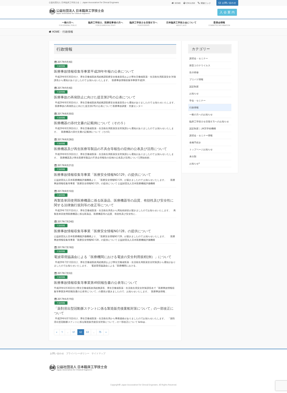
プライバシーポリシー (77, 353)
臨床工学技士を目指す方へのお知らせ (209, 121)
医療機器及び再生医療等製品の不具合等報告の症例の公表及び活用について (110, 149)
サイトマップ (98, 353)
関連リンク (206, 3)
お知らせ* (194, 163)
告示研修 (194, 72)
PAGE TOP (278, 378)
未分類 (192, 156)
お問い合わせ (229, 2)
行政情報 (61, 66)
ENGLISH (190, 3)
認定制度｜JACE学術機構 (202, 128)
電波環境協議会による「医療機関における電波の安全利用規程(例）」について (112, 257)
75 (100, 332)
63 (87, 332)
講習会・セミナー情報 (201, 135)
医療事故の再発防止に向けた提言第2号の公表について (95, 97)
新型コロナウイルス (199, 65)
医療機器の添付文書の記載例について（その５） (90, 123)
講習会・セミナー (198, 58)
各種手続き (195, 142)
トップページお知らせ (201, 149)
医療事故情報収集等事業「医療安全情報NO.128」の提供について (102, 231)
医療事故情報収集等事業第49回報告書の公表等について (95, 283)
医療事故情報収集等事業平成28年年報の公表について (94, 71)
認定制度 (194, 86)
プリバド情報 (196, 79)
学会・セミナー (197, 100)
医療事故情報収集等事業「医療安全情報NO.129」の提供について (102, 175)
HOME (178, 3)
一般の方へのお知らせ (201, 114)
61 (74, 332)
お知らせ (194, 93)
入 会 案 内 (227, 12)
